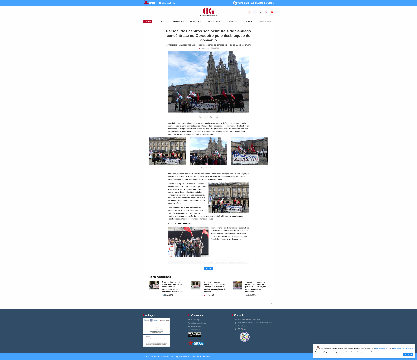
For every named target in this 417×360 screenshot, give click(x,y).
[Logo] (208, 12)
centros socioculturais (207, 262)
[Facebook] (236, 329)
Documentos (176, 21)
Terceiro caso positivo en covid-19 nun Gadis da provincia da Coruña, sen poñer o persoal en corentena (255, 287)
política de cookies (381, 348)
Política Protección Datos (197, 323)
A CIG (160, 21)
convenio (246, 262)
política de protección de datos (403, 348)
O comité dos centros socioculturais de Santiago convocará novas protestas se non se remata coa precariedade (173, 287)
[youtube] (245, 329)
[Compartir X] (200, 117)
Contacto (248, 21)
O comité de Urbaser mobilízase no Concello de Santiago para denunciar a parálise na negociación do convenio (215, 287)
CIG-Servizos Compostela (235, 262)
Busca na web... (267, 21)
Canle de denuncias (194, 330)
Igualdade (194, 21)
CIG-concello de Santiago (221, 262)
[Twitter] (239, 329)
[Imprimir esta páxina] (217, 117)
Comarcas (231, 21)
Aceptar (408, 355)
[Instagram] (242, 329)
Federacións (213, 21)
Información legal (194, 320)
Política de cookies (194, 326)
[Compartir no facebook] (206, 117)
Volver (208, 269)
